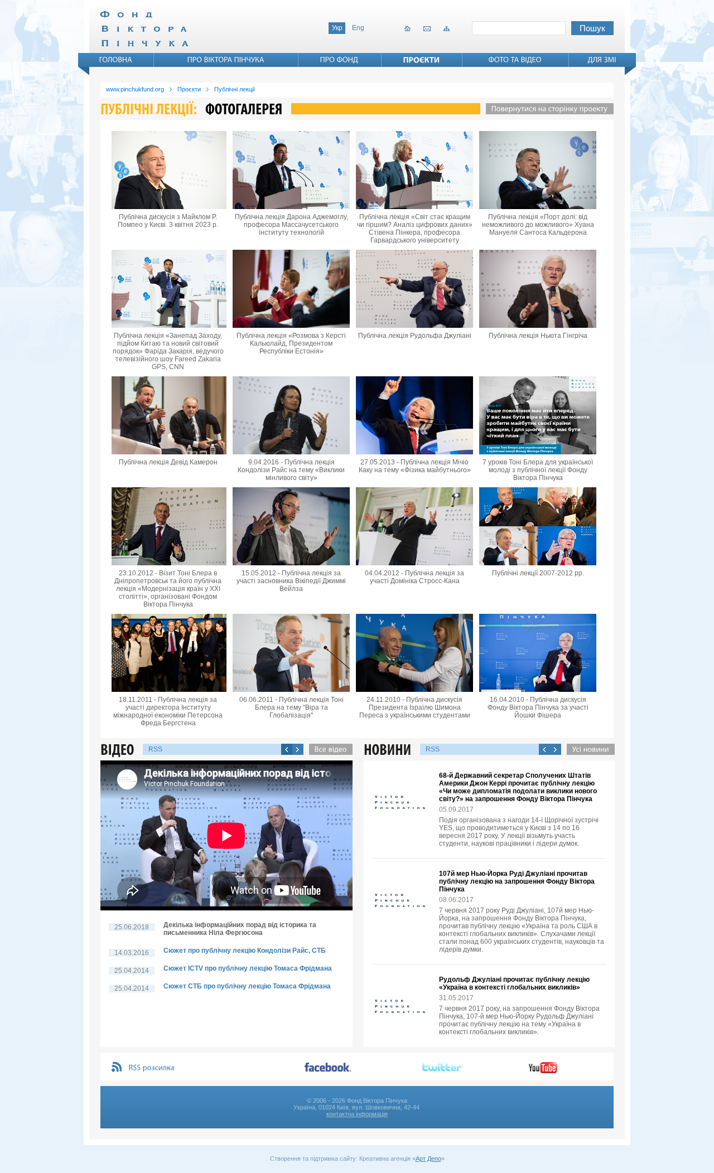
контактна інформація (357, 1114)
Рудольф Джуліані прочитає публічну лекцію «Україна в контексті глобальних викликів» (514, 983)
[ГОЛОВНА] (116, 59)
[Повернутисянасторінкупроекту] (547, 108)
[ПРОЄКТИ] (421, 59)
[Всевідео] (328, 749)
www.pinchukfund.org (135, 89)
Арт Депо (428, 1158)
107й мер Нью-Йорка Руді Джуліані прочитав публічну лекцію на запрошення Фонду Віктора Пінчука (517, 881)
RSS (155, 749)
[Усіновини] (588, 749)
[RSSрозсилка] (152, 1068)
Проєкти (189, 89)
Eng (358, 28)
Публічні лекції (234, 89)
